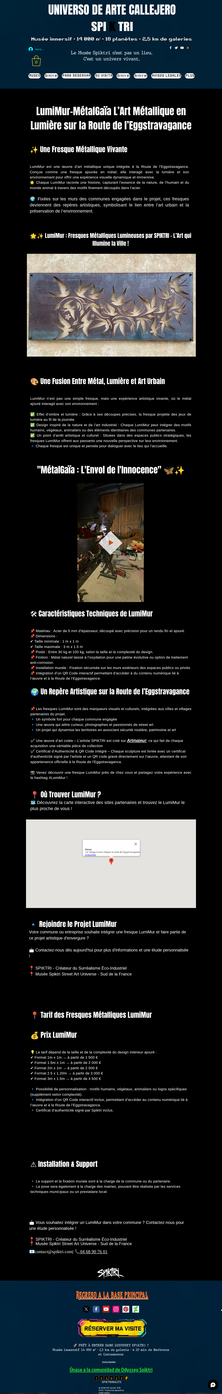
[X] (86, 1309)
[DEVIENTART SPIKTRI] (135, 1309)
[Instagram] (188, 48)
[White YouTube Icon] (182, 48)
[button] (36, 60)
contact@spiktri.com (53, 1251)
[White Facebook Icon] (171, 48)
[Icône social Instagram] (116, 1309)
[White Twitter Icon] (176, 48)
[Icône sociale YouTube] (106, 1309)
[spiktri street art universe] (125, 1309)
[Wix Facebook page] (96, 1309)
